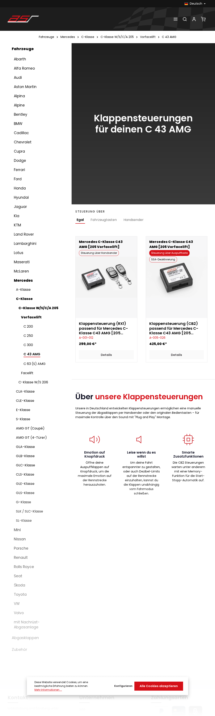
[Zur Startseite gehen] (23, 19)
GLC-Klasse (25, 465)
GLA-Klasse (25, 446)
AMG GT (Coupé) (30, 428)
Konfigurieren (123, 686)
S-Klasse (23, 419)
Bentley (20, 114)
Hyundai (21, 197)
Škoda (19, 585)
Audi (18, 77)
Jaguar (20, 206)
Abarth (20, 59)
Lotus (18, 252)
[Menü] (175, 19)
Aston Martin (25, 86)
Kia (16, 215)
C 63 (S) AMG (35, 363)
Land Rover (24, 234)
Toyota (20, 594)
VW (17, 603)
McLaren (21, 271)
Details (106, 355)
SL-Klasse (24, 520)
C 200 (28, 326)
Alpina (19, 96)
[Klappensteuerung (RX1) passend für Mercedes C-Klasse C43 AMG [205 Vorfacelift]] (106, 277)
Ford (18, 179)
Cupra (19, 151)
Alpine (19, 105)
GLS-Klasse (25, 492)
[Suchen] (185, 19)
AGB (82, 709)
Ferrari (19, 169)
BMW (18, 123)
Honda (20, 188)
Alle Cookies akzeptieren (159, 686)
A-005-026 (157, 338)
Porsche (21, 548)
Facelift (27, 373)
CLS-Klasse (25, 474)
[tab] (80, 220)
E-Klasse (23, 409)
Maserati (22, 262)
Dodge (20, 160)
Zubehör (19, 649)
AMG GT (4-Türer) (31, 437)
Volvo (19, 612)
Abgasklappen (25, 637)
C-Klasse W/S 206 (33, 382)
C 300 (28, 344)
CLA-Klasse (25, 391)
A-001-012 (86, 338)
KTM (17, 225)
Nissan (20, 539)
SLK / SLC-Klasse (29, 511)
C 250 (28, 335)
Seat (18, 576)
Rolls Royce (24, 566)
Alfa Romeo (24, 68)
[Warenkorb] (203, 19)
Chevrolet (22, 142)
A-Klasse (23, 289)
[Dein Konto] (194, 19)
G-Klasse (23, 502)
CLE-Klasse (25, 400)
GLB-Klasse (25, 456)
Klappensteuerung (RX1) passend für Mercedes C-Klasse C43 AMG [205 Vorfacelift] (103, 328)
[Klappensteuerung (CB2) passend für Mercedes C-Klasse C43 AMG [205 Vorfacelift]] (176, 277)
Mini (17, 529)
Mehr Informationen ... (48, 689)
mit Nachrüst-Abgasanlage (27, 625)
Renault (21, 557)
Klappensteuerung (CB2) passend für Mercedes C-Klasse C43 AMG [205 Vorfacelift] (173, 328)
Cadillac (21, 132)
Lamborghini (25, 243)
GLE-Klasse (25, 483)
